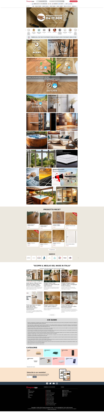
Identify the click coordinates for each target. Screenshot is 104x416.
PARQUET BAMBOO (53, 6)
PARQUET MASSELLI (45, 6)
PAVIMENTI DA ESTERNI (75, 6)
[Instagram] (57, 383)
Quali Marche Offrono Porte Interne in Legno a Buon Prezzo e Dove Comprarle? (33, 284)
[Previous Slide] (27, 17)
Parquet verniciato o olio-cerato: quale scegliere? (51, 305)
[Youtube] (54, 383)
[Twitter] (50, 383)
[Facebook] (47, 383)
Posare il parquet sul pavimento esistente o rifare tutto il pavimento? (69, 306)
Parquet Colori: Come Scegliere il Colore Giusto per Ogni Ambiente (51, 284)
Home (33, 6)
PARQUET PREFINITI (38, 6)
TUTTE (28, 6)
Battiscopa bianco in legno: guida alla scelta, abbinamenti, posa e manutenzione (33, 307)
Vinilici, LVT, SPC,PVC (67, 6)
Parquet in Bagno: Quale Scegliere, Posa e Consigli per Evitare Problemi (69, 284)
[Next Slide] (76, 17)
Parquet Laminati (59, 6)
